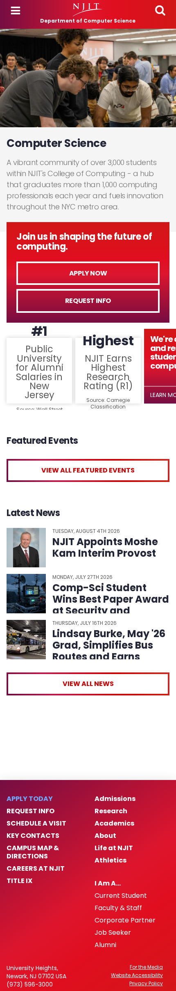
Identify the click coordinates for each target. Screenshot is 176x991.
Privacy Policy (146, 983)
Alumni (105, 945)
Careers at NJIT (36, 869)
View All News (88, 683)
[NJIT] (87, 9)
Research (111, 811)
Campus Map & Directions (33, 852)
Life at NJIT (114, 848)
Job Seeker (113, 933)
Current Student (121, 896)
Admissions (115, 799)
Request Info (88, 300)
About (105, 836)
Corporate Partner (125, 920)
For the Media (146, 967)
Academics (114, 823)
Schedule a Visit (36, 823)
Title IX (19, 881)
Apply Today (30, 799)
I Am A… (108, 883)
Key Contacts (33, 836)
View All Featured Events (88, 470)
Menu (15, 10)
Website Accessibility (137, 975)
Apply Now (88, 273)
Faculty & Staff (118, 908)
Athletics (110, 860)
